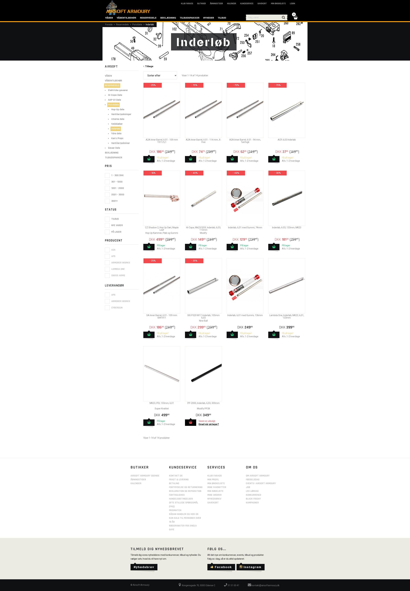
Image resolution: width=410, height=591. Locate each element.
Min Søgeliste (215, 491)
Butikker (201, 3)
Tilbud (115, 219)
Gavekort (262, 3)
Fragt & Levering (179, 479)
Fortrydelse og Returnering (186, 487)
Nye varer (117, 225)
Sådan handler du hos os (183, 514)
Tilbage (148, 66)
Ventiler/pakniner (120, 143)
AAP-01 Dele (114, 100)
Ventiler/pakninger (121, 114)
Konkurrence (253, 495)
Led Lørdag (252, 491)
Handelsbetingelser (181, 498)
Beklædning (112, 152)
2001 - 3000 (117, 194)
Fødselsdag (252, 479)
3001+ (114, 201)
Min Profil (213, 479)
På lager (116, 232)
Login (292, 3)
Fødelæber (117, 124)
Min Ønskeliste (216, 483)
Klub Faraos (187, 3)
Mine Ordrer (214, 495)
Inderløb (150, 24)
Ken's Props (117, 138)
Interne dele (117, 119)
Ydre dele (116, 133)
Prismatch (175, 510)
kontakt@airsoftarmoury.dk (265, 585)
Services (216, 467)
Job (248, 487)
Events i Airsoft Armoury (261, 483)
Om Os (252, 467)
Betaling (174, 483)
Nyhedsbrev (214, 498)
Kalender (231, 3)
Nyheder (208, 18)
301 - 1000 (117, 181)
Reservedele (122, 24)
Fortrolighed (177, 495)
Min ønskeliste (278, 3)
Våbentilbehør (113, 80)
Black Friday (253, 498)
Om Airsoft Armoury (258, 475)
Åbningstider (216, 3)
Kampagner (252, 502)
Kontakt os (176, 475)
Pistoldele (137, 24)
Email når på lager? (209, 424)
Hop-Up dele (117, 109)
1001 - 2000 (117, 188)
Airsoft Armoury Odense (145, 475)
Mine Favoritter (216, 487)
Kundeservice (246, 3)
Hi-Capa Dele (115, 95)
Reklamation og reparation (185, 491)
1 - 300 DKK (117, 175)
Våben (108, 76)
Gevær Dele (114, 148)
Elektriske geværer (118, 90)
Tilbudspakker (113, 157)
